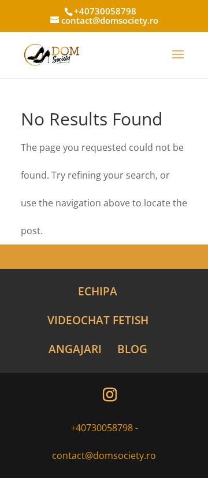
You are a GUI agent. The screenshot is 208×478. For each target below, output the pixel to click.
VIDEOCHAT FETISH (97, 320)
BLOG (132, 349)
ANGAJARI (75, 349)
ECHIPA (97, 291)
